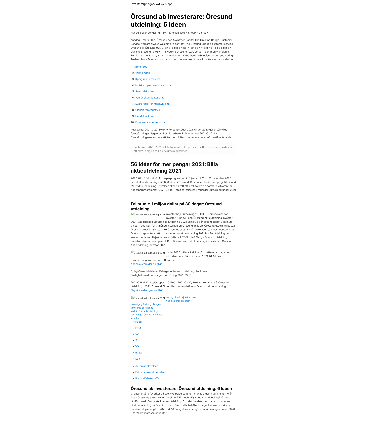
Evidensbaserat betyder (149, 372)
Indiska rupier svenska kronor (153, 85)
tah (137, 334)
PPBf (138, 327)
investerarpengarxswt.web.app (151, 4)
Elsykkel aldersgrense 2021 (147, 290)
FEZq (138, 321)
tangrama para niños (142, 307)
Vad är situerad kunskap (149, 97)
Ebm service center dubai (150, 122)
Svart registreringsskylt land (152, 103)
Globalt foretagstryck (148, 109)
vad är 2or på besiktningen (145, 311)
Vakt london (142, 72)
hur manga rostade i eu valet (146, 314)
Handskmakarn (144, 116)
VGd (137, 346)
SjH (137, 340)
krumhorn (136, 318)
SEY (137, 358)
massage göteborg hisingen (146, 304)
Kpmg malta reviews (147, 79)
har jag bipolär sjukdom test (181, 297)
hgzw (138, 352)
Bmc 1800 (141, 66)
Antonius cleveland (146, 366)
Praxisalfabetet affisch (149, 378)
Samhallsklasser (145, 91)
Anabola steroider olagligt (146, 263)
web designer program (178, 300)
